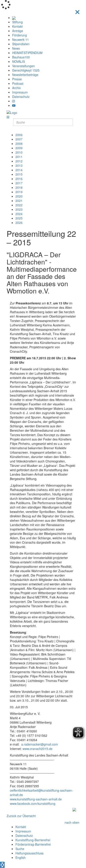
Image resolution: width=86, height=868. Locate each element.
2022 (18, 205)
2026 (18, 222)
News (16, 48)
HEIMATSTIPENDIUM (27, 52)
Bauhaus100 (21, 57)
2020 (18, 196)
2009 (18, 148)
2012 (18, 161)
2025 (18, 218)
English (20, 857)
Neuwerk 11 (20, 39)
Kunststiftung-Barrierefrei (32, 840)
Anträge (17, 31)
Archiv (16, 88)
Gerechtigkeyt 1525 (25, 70)
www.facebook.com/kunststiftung (32, 803)
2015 (18, 174)
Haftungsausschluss (29, 853)
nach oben (72, 822)
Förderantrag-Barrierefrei (33, 844)
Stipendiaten (21, 44)
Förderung (19, 35)
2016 (18, 178)
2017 (18, 183)
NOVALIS (18, 61)
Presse (17, 79)
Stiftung (17, 22)
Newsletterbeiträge (25, 74)
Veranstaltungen (23, 66)
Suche (19, 848)
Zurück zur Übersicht (21, 816)
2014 (18, 170)
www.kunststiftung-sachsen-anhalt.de (36, 799)
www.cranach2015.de (37, 748)
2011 (18, 157)
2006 (18, 135)
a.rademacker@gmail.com (39, 744)
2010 (18, 152)
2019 (18, 192)
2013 (18, 165)
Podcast (17, 83)
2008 (18, 143)
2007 (18, 139)
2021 (18, 200)
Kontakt (17, 26)
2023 (18, 209)
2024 (18, 214)
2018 (18, 187)
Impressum (20, 92)
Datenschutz (21, 96)
